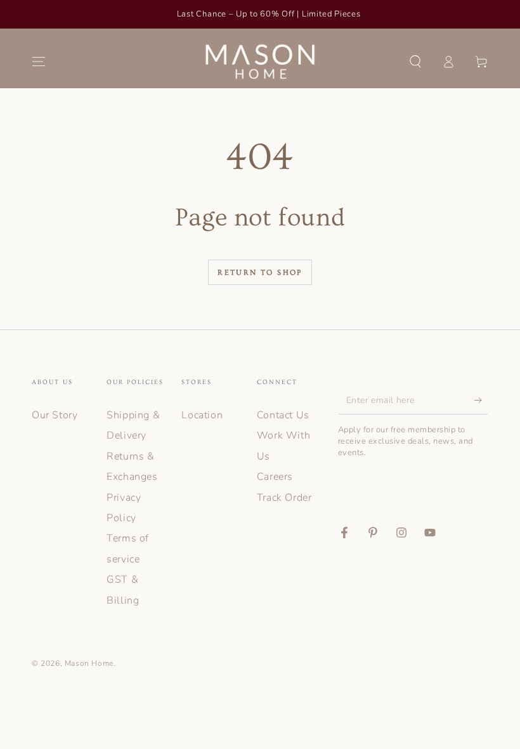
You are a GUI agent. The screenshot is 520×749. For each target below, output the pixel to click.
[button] (415, 62)
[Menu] (38, 62)
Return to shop (260, 272)
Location (202, 415)
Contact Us (283, 415)
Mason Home (89, 663)
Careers (275, 477)
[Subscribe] (481, 400)
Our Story (54, 415)
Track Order (284, 498)
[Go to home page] (260, 61)
